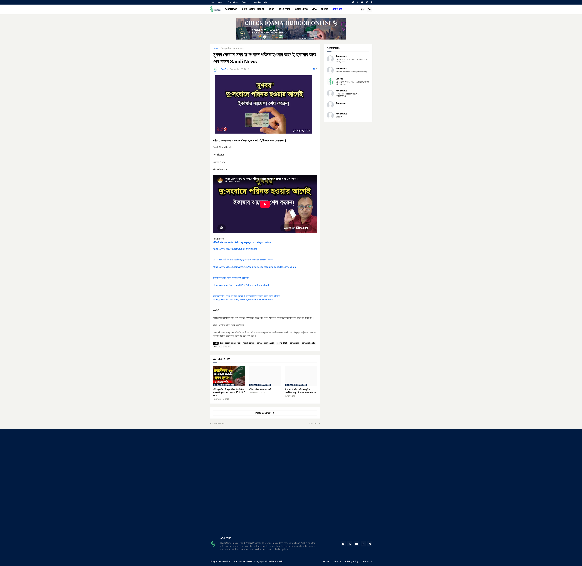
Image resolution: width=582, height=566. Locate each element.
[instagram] (371, 2)
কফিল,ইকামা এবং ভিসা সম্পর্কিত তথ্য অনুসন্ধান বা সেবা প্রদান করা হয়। (242, 242)
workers (227, 347)
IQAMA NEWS (301, 9)
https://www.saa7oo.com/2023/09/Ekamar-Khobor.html (241, 285)
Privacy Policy (233, 2)
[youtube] (362, 2)
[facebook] (353, 2)
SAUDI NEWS (231, 9)
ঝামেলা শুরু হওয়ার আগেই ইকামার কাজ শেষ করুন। (232, 277)
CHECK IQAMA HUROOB (252, 9)
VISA (314, 9)
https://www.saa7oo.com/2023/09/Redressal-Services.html (243, 299)
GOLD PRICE (284, 9)
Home (212, 2)
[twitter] (358, 2)
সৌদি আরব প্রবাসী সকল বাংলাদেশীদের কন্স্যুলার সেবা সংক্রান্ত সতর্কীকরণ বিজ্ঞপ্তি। (244, 259)
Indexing (257, 2)
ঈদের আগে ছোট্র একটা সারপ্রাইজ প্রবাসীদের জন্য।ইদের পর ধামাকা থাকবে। (300, 391)
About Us (221, 2)
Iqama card (294, 343)
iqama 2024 (282, 343)
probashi (217, 347)
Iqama (259, 343)
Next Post (313, 423)
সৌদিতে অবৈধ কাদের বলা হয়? (260, 389)
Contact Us (246, 2)
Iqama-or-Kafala (308, 343)
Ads (265, 2)
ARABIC (324, 9)
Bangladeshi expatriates (232, 48)
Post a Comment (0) (264, 413)
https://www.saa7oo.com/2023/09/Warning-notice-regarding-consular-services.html (255, 267)
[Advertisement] (235, 456)
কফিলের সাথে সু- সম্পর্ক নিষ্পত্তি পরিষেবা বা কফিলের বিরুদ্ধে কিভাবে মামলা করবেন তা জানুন (246, 296)
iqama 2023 (269, 343)
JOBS (271, 9)
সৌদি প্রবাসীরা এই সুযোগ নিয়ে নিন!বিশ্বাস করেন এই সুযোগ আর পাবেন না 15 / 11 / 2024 (229, 392)
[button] (362, 9)
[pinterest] (367, 2)
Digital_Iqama (248, 343)
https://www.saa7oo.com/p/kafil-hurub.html (235, 248)
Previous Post (218, 423)
